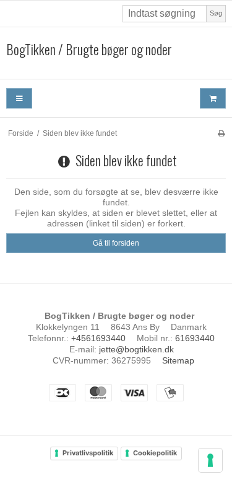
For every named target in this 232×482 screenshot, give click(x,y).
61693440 (195, 338)
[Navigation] (19, 98)
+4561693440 (98, 338)
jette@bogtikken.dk (136, 349)
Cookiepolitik (155, 453)
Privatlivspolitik (87, 453)
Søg (216, 13)
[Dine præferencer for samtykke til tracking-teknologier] (210, 460)
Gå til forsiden (116, 243)
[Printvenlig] (221, 133)
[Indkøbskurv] (213, 98)
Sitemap (178, 360)
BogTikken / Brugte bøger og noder (89, 49)
